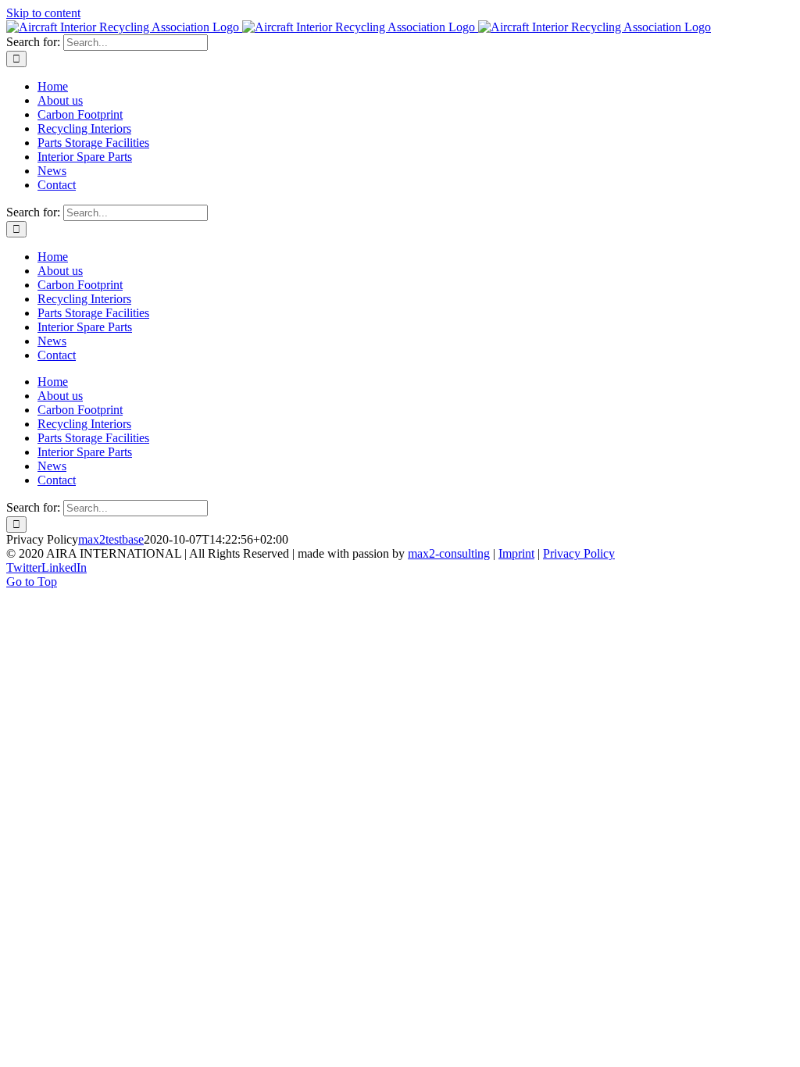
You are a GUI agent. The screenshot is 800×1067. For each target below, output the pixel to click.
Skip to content (43, 13)
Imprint (516, 553)
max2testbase (111, 539)
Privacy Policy (579, 553)
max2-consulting (449, 553)
